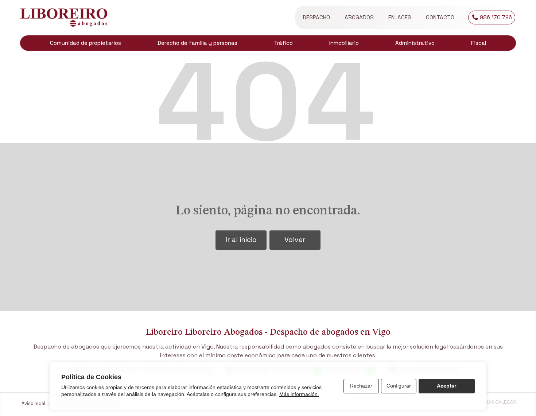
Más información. (299, 394)
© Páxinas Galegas (493, 402)
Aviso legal (33, 403)
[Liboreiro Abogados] (64, 17)
